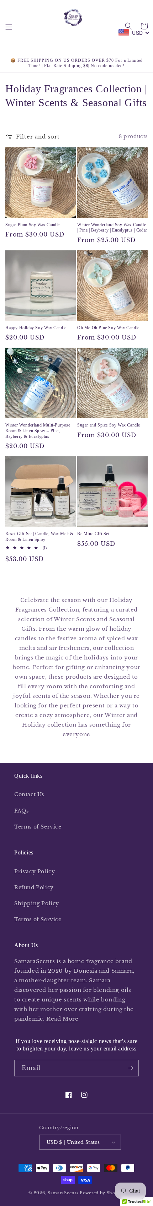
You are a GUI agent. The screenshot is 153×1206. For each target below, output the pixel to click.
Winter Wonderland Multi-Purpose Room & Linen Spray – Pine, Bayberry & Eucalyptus (37, 431)
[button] (9, 27)
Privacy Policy (34, 871)
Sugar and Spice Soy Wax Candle (108, 425)
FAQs (21, 811)
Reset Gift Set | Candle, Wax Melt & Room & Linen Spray (39, 536)
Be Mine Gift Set (93, 533)
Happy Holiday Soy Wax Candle (36, 327)
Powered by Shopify (102, 1192)
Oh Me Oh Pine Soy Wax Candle (108, 327)
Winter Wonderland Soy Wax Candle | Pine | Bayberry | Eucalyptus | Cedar (112, 227)
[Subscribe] (130, 1068)
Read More (62, 1018)
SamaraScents (63, 1192)
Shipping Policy (36, 903)
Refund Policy (34, 887)
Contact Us (29, 794)
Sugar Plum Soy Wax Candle (32, 224)
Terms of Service (38, 827)
